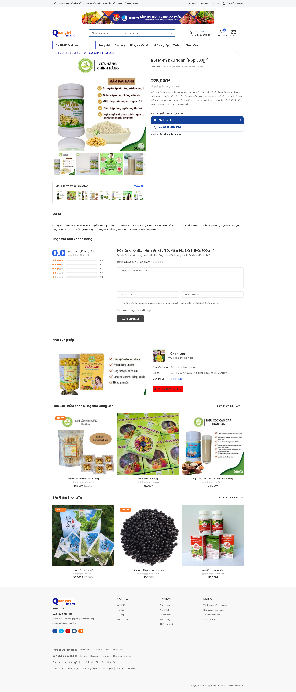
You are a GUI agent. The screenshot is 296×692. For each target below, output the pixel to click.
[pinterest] (80, 631)
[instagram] (67, 631)
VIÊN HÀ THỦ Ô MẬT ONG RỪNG (148, 570)
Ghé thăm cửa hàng (166, 389)
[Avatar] (159, 355)
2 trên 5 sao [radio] (156, 262)
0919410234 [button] (177, 378)
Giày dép (120, 668)
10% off (60, 509)
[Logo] (63, 33)
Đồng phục (73, 668)
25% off (125, 509)
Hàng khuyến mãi (139, 45)
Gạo (107, 649)
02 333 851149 (203, 35)
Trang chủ (104, 45)
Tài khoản (216, 3)
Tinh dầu (100, 662)
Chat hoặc (200, 31)
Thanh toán (166, 614)
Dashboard (193, 3)
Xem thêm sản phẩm (228, 405)
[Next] (144, 164)
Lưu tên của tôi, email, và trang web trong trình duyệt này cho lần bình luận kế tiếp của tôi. (170, 303)
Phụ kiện (132, 668)
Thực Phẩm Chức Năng (69, 53)
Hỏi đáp (121, 614)
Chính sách (192, 45)
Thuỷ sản (106, 656)
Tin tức (177, 45)
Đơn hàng (165, 619)
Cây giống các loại (122, 656)
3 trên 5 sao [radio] (158, 262)
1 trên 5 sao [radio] (154, 262)
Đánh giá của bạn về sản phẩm (134, 261)
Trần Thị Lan (176, 354)
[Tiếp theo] (241, 53)
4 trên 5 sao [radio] (160, 262)
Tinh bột (89, 662)
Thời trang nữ (106, 668)
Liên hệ (120, 610)
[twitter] (61, 631)
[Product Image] (99, 104)
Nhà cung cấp (161, 45)
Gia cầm (94, 656)
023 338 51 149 (62, 614)
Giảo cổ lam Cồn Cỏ (83, 570)
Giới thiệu (205, 3)
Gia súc (83, 656)
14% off (60, 418)
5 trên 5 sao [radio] (163, 262)
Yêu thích (164, 610)
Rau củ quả (85, 649)
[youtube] (74, 631)
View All (138, 186)
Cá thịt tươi (117, 649)
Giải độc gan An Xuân (212, 570)
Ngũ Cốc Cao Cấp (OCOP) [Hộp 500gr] (213, 478)
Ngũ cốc (111, 662)
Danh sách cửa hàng (214, 610)
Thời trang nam (89, 668)
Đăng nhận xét (130, 318)
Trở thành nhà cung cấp (215, 605)
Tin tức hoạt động (212, 614)
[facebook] (54, 631)
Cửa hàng (120, 45)
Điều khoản (122, 619)
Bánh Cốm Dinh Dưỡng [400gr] (83, 478)
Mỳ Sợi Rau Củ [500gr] (148, 478)
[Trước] (235, 53)
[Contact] (192, 33)
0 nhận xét (170, 86)
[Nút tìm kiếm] (171, 33)
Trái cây (98, 649)
